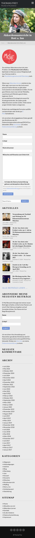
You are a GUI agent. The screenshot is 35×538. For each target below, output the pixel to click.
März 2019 (7, 420)
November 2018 (9, 427)
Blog (5, 469)
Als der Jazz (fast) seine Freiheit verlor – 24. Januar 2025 (21, 255)
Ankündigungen (9, 464)
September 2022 (9, 387)
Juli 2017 (7, 441)
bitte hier (19, 341)
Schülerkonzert (9, 489)
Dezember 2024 (9, 373)
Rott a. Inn (7, 487)
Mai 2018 (7, 434)
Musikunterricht (9, 482)
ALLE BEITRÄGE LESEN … (14, 288)
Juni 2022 (7, 389)
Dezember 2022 (9, 382)
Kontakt (6, 510)
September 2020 (9, 400)
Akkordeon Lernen (10, 508)
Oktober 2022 (8, 384)
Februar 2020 (8, 405)
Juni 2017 (7, 443)
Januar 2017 (8, 450)
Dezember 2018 (9, 425)
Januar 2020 (8, 407)
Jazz (5, 473)
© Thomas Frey (17, 535)
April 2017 (7, 445)
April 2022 (7, 393)
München (7, 480)
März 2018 (7, 436)
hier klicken (17, 124)
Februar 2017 (8, 447)
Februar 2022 (8, 396)
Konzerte (7, 478)
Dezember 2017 (9, 438)
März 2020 (7, 402)
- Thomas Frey (12, 222)
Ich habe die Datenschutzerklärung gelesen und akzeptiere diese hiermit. (17, 183)
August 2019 (8, 414)
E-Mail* (4, 321)
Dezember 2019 (9, 409)
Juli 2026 (7, 366)
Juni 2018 (7, 432)
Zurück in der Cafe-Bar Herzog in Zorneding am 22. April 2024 (21, 267)
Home (3, 43)
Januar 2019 (8, 423)
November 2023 (9, 378)
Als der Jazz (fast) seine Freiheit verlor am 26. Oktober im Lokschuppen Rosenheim (22, 244)
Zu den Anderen (9, 513)
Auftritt (6, 467)
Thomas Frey (9, 3)
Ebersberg (7, 471)
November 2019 (9, 411)
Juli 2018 (7, 429)
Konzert (6, 476)
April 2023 (7, 380)
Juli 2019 (7, 416)
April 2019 (7, 418)
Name (4, 315)
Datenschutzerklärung (9, 127)
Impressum (7, 517)
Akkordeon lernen (15, 83)
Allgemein (7, 462)
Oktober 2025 (8, 371)
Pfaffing (6, 484)
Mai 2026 (7, 369)
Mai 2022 (7, 391)
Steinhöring (7, 491)
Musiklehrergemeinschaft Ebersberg (17, 76)
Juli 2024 (7, 375)
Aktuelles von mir (9, 506)
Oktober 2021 (8, 398)
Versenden (7, 194)
